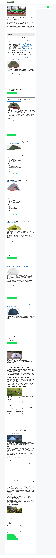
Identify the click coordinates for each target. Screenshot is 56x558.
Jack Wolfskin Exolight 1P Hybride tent (24, 50)
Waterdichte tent (11, 548)
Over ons (22, 556)
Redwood (10, 521)
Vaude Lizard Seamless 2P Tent (23, 47)
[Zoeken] (48, 7)
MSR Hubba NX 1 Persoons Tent (26, 44)
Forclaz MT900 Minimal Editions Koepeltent (18, 266)
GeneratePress (14, 556)
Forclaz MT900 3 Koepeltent (24, 46)
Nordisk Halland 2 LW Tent (27, 45)
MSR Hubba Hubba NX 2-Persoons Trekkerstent (25, 43)
